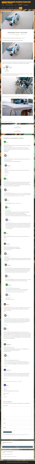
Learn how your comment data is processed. (22, 434)
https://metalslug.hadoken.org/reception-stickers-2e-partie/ (15, 195)
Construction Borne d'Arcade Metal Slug (16, 2)
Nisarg (27, 462)
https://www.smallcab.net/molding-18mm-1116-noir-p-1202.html (14, 322)
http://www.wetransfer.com (19, 193)
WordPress (20, 462)
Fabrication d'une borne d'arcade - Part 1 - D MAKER (14, 381)
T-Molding (22, 38)
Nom (4, 418)
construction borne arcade (7, 121)
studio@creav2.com (18, 203)
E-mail (4, 423)
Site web (4, 427)
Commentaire (5, 405)
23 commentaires (22, 34)
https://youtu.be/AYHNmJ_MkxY (7, 454)
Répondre (5, 153)
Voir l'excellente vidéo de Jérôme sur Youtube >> (9, 456)
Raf (17, 34)
